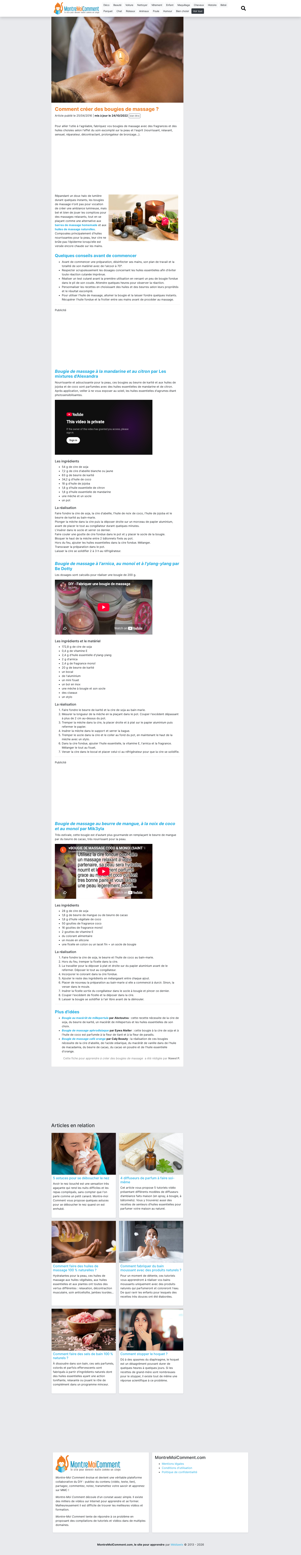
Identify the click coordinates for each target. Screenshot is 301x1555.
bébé (223, 4)
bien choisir (182, 11)
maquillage (183, 4)
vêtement (156, 4)
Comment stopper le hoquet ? (144, 1354)
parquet (108, 11)
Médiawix (177, 1544)
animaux (144, 11)
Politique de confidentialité (179, 1472)
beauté (117, 4)
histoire (212, 4)
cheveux (199, 4)
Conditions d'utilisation (177, 1468)
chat (119, 11)
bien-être (134, 116)
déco (106, 4)
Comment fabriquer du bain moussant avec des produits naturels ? (150, 1268)
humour (167, 11)
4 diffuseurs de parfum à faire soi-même (147, 1180)
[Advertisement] (85, 166)
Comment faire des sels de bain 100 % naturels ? (83, 1356)
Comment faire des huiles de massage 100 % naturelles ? (75, 1268)
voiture (129, 4)
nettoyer (142, 4)
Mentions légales (173, 1463)
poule (156, 11)
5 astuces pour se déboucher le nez (81, 1178)
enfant (169, 4)
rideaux (130, 11)
